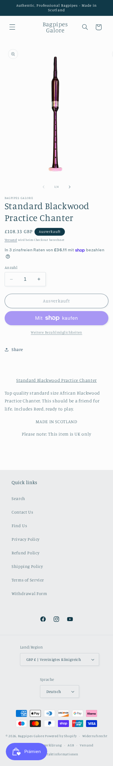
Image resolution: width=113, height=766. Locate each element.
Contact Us (22, 512)
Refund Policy (25, 552)
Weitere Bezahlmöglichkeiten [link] (56, 332)
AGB (71, 745)
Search (18, 498)
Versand (11, 239)
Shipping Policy (27, 566)
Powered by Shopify (60, 736)
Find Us (19, 525)
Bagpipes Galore (31, 736)
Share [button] (17, 349)
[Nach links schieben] (43, 187)
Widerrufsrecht (94, 736)
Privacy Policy (26, 539)
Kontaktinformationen (59, 754)
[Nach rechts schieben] (69, 187)
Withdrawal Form (29, 593)
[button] (12, 27)
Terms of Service (28, 579)
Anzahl (11, 267)
